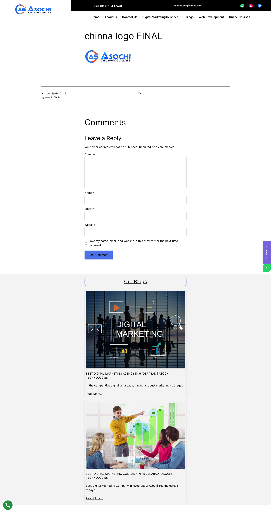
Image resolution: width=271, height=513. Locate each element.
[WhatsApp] (267, 268)
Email (89, 208)
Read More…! (94, 393)
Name (90, 192)
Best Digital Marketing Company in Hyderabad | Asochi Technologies (129, 475)
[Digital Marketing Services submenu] (180, 17)
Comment (92, 154)
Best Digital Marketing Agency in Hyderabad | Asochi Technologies (127, 375)
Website (90, 224)
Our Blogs (135, 281)
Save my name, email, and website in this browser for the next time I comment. (133, 243)
